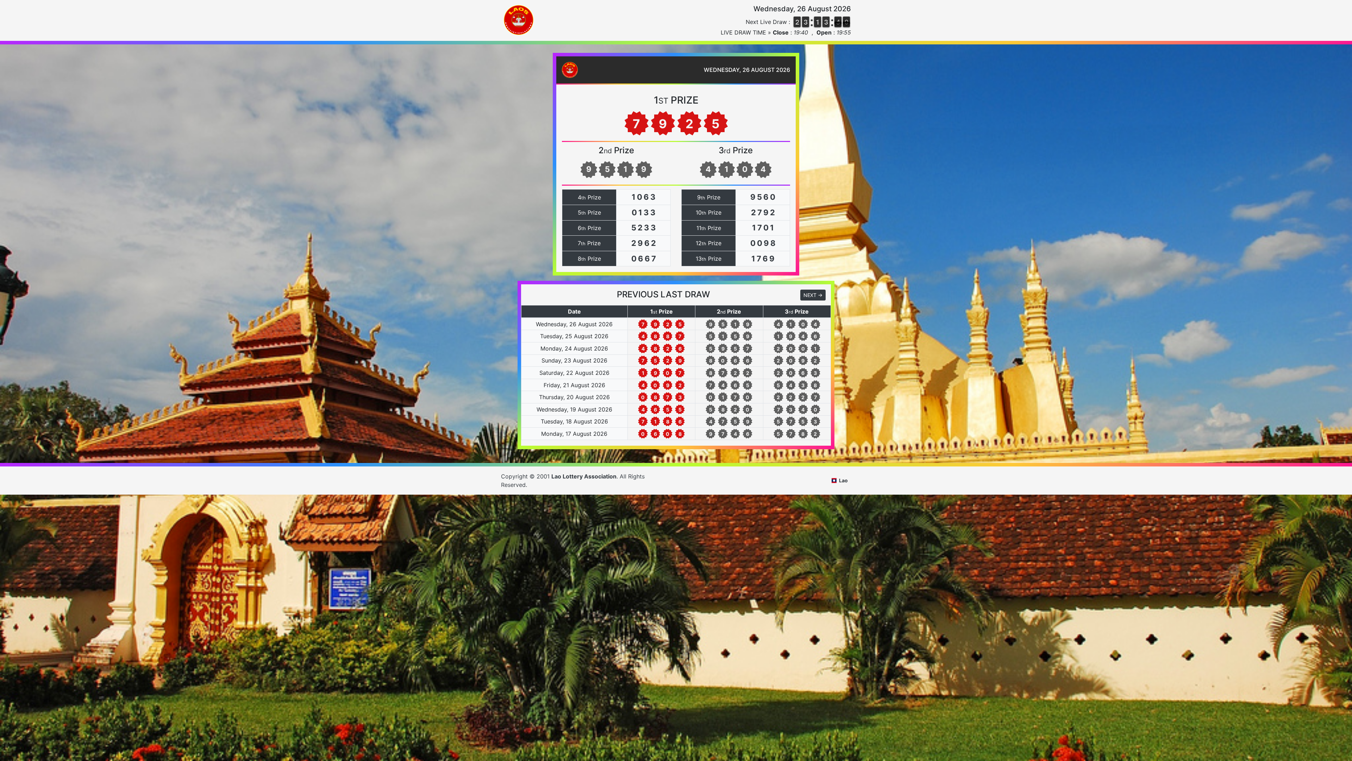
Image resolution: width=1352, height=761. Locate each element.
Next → (812, 295)
